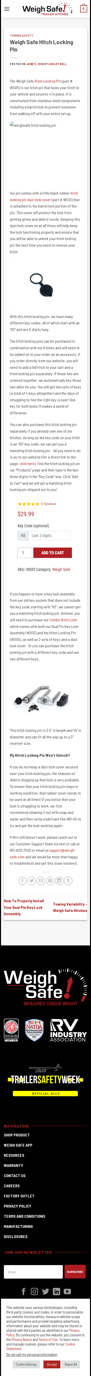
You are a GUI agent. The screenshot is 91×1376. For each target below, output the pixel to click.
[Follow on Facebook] (23, 1292)
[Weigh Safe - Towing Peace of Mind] (47, 9)
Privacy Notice (22, 1339)
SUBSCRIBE (75, 1272)
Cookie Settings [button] (26, 1364)
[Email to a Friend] (41, 881)
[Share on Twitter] (32, 881)
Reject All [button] (71, 1364)
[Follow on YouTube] (67, 1292)
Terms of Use (48, 1339)
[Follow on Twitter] (45, 1292)
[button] (7, 9)
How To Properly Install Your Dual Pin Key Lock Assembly (24, 907)
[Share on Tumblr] (68, 881)
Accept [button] (52, 1364)
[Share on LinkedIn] (59, 881)
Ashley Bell (57, 64)
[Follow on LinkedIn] (56, 1292)
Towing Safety (21, 35)
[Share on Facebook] (22, 881)
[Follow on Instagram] (34, 1292)
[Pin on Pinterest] (50, 881)
